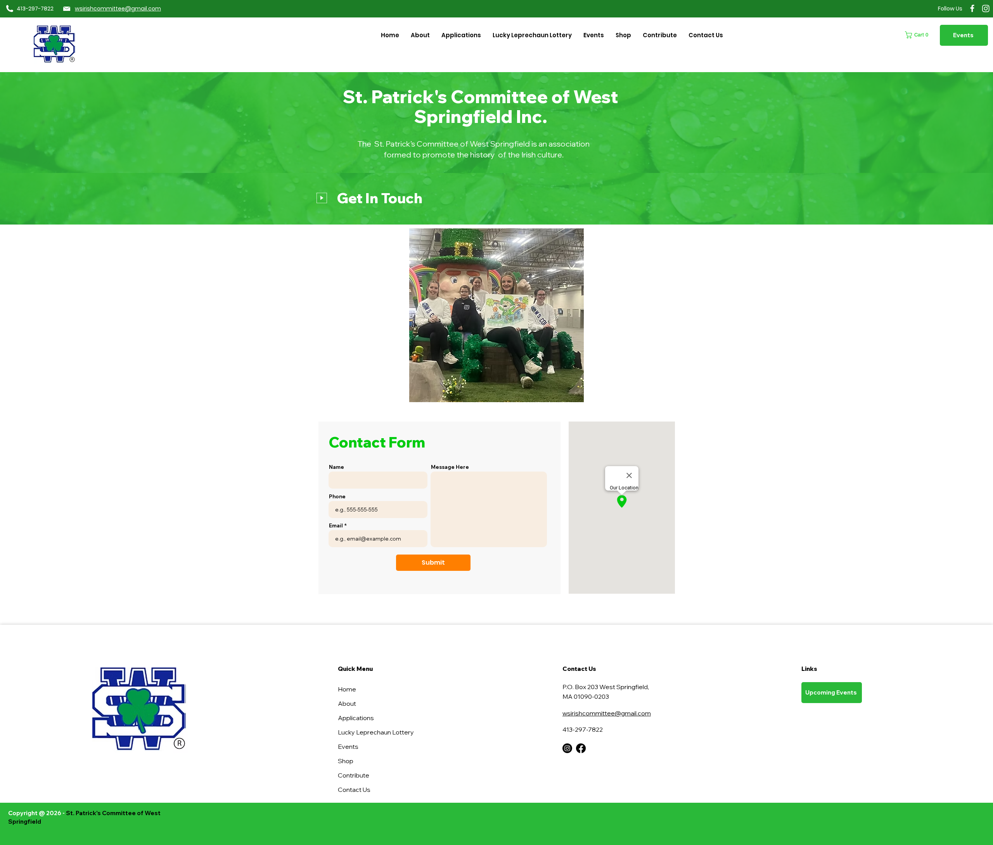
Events (348, 746)
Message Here (450, 467)
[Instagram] (986, 8)
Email (336, 525)
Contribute (353, 775)
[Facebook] (972, 8)
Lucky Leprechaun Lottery (365, 732)
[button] (461, 35)
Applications (356, 718)
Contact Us (354, 789)
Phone (337, 496)
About (347, 703)
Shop (345, 761)
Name (336, 467)
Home (347, 689)
